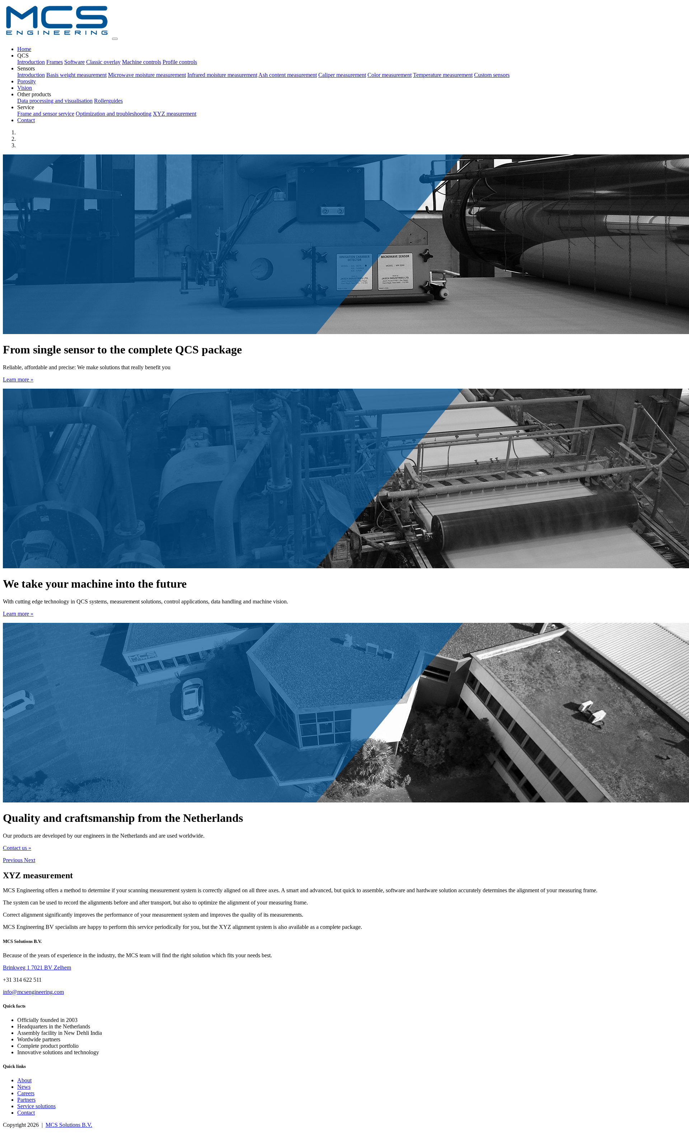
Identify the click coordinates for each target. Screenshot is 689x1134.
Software (74, 62)
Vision (24, 88)
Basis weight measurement (76, 75)
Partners (26, 1100)
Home (24, 49)
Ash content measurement (287, 75)
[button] (13, 860)
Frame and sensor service (45, 114)
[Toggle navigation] (115, 39)
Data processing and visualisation (55, 101)
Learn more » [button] (18, 379)
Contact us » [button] (17, 848)
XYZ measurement (174, 114)
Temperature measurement (443, 75)
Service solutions (36, 1106)
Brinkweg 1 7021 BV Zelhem (37, 967)
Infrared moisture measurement (222, 75)
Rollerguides (108, 101)
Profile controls (180, 62)
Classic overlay (103, 62)
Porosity (26, 81)
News (24, 1087)
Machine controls (141, 62)
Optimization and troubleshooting (113, 114)
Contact (26, 120)
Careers (25, 1093)
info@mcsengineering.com (33, 992)
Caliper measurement (342, 75)
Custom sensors (492, 75)
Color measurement (389, 75)
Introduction (31, 62)
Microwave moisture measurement (147, 75)
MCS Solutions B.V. (69, 1125)
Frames (54, 62)
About (24, 1080)
